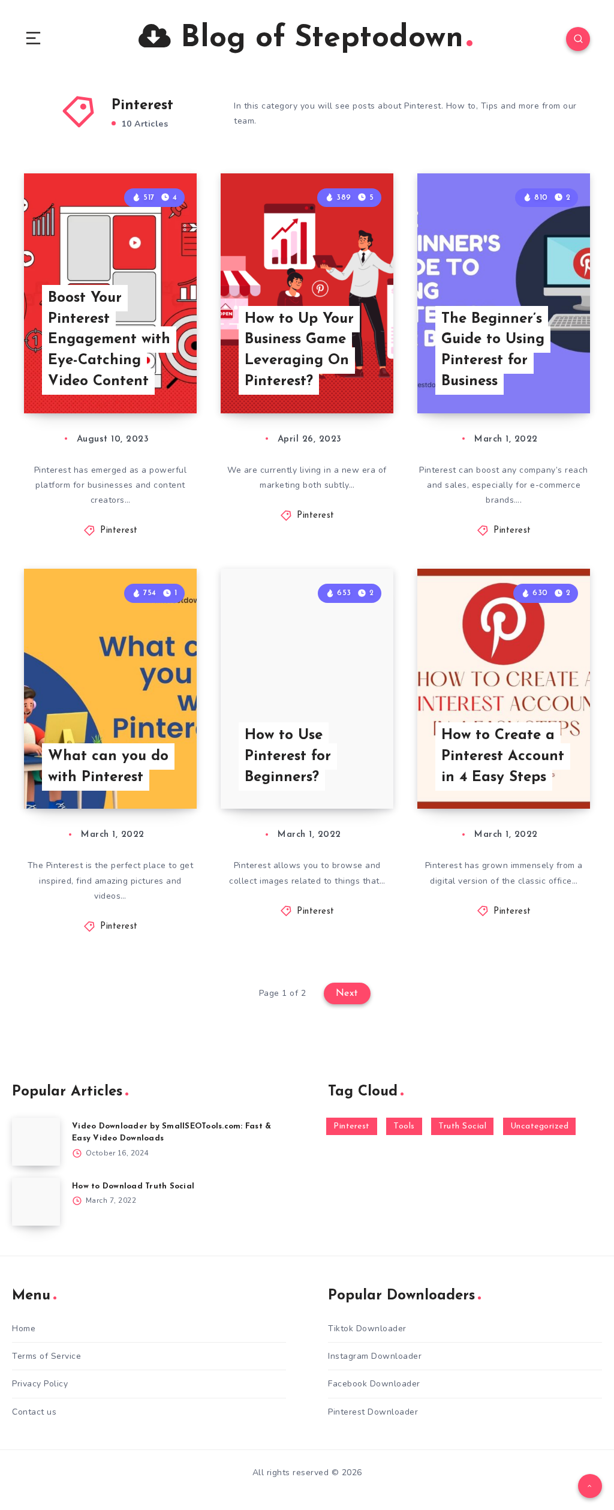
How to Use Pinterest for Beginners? (288, 756)
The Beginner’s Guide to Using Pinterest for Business (492, 350)
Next (347, 993)
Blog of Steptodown (317, 38)
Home (23, 1328)
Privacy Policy (40, 1383)
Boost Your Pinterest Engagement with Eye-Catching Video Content (109, 340)
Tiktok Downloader (367, 1328)
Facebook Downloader (374, 1383)
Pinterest (119, 530)
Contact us (34, 1412)
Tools (404, 1126)
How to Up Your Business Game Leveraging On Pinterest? (299, 350)
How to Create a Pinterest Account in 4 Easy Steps (502, 756)
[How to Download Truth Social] (36, 1202)
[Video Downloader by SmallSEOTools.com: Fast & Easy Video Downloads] (36, 1142)
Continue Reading (155, 379)
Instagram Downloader (375, 1356)
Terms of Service (46, 1356)
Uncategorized (539, 1126)
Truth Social (462, 1126)
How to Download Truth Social (133, 1186)
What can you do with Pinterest (108, 767)
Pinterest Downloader (373, 1412)
